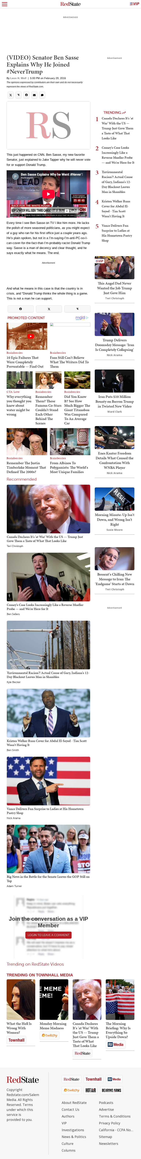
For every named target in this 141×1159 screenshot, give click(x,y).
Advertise (106, 1109)
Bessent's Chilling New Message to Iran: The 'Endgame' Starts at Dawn (114, 579)
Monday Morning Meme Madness (53, 1026)
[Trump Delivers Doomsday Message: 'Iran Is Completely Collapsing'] (114, 324)
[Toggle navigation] (4, 4)
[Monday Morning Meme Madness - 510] (54, 999)
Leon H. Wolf (18, 78)
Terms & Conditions (115, 1116)
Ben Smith (13, 750)
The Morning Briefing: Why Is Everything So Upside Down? (118, 1030)
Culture (67, 1143)
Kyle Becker (14, 682)
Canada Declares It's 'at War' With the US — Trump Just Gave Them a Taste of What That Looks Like (45, 538)
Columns (68, 1150)
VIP (64, 1123)
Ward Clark (114, 411)
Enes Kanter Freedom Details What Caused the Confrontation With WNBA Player (114, 460)
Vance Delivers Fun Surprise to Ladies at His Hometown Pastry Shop (45, 810)
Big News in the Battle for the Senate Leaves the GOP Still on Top (48, 878)
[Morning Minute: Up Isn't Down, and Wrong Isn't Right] (114, 498)
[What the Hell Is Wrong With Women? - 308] (21, 999)
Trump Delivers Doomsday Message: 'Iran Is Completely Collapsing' (114, 344)
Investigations (73, 1130)
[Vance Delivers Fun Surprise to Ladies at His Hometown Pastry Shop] (48, 780)
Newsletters (108, 1143)
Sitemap (105, 1136)
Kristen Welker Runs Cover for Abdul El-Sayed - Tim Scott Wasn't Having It (47, 742)
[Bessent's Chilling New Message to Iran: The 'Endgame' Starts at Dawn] (114, 558)
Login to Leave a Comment (48, 935)
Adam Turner (14, 886)
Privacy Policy (109, 1123)
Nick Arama (13, 818)
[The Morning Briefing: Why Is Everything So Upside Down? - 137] (120, 999)
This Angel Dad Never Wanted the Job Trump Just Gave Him (114, 288)
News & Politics (74, 1136)
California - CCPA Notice (116, 1130)
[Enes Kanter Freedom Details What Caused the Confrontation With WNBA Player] (114, 437)
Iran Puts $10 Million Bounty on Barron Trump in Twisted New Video (114, 401)
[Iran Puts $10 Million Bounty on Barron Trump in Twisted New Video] (114, 381)
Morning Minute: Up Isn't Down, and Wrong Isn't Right (114, 519)
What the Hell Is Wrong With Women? (19, 1028)
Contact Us (70, 1109)
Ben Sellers (13, 614)
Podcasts (106, 1102)
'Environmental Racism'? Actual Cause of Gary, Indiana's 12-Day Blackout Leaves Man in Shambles (48, 674)
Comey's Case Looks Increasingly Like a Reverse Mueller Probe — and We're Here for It (45, 606)
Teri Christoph (15, 546)
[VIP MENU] (134, 4)
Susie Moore (114, 529)
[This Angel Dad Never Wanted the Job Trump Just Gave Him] (114, 267)
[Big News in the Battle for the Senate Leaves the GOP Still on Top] (48, 848)
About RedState (74, 1102)
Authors (68, 1116)
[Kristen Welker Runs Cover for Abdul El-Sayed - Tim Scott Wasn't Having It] (48, 712)
